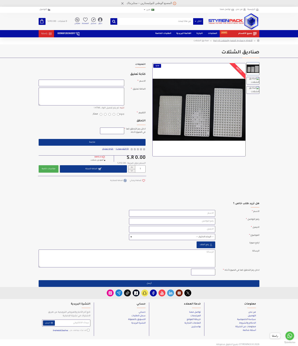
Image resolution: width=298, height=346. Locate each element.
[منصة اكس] (187, 292)
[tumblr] (136, 292)
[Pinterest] (110, 292)
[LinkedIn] (170, 292)
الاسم (256, 211)
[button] (137, 181)
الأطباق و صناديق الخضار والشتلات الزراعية (232, 41)
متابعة (92, 142)
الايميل (255, 227)
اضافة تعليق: (139, 89)
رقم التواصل (253, 219)
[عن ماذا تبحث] (113, 21)
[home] (258, 40)
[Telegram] (118, 292)
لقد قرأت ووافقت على (70, 330)
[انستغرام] (179, 292)
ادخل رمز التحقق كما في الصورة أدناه (136, 130)
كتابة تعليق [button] (107, 149)
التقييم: (142, 113)
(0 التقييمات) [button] (122, 149)
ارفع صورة (254, 243)
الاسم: (142, 81)
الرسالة (255, 251)
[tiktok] (127, 292)
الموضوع (255, 235)
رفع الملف (204, 245)
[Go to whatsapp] (289, 335)
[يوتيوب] (161, 292)
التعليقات (140, 64)
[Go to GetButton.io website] (289, 342)
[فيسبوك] (153, 292)
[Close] (122, 3)
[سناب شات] (144, 292)
